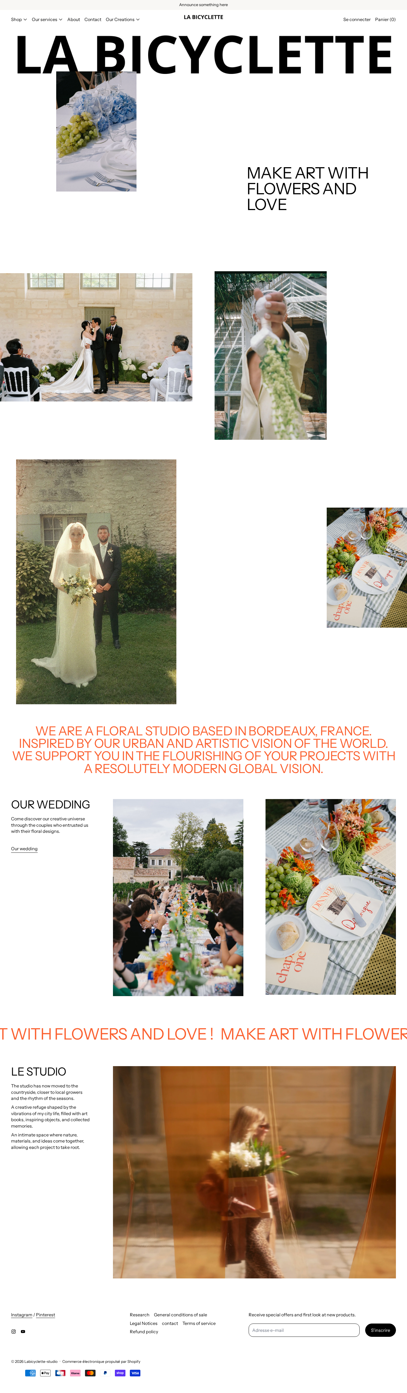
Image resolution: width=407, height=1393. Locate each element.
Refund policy (144, 1331)
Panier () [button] (385, 19)
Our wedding (24, 848)
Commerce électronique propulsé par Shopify (101, 1361)
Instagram (21, 1314)
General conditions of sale (180, 1314)
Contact (92, 19)
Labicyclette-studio (41, 1361)
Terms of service (199, 1323)
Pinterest (45, 1314)
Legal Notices (144, 1323)
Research (140, 1314)
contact (170, 1323)
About (73, 19)
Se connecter (357, 19)
